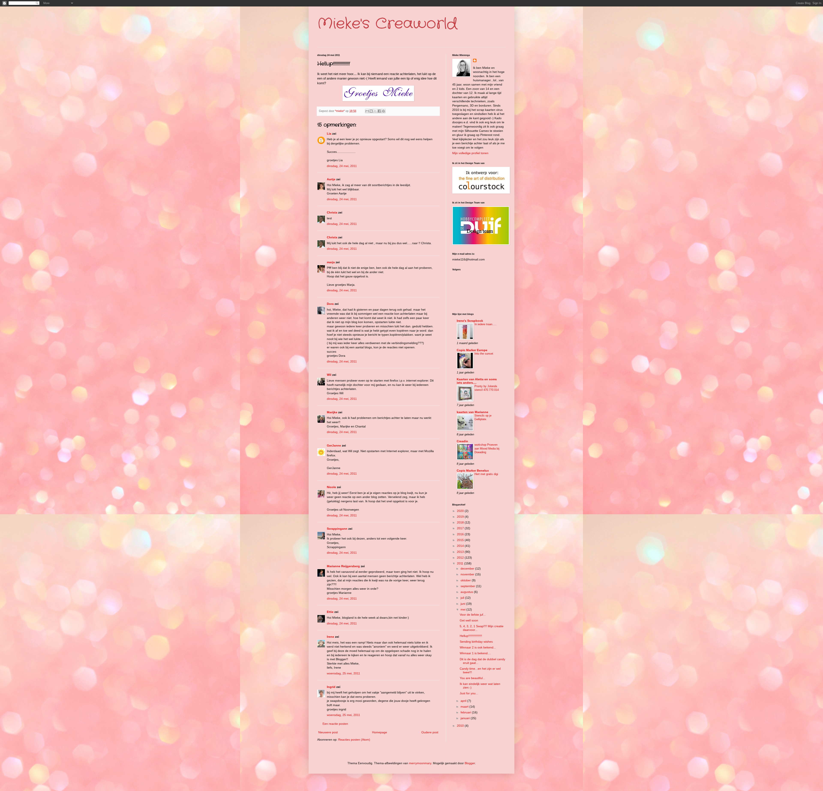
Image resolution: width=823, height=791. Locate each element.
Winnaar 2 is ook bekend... (478, 647)
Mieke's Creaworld (387, 24)
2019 (461, 516)
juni (463, 603)
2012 (461, 557)
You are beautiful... (472, 678)
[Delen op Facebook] (379, 111)
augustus (467, 592)
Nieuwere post (328, 732)
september (468, 586)
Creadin (462, 441)
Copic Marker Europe (472, 350)
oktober (466, 580)
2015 (461, 540)
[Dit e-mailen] (367, 111)
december (468, 568)
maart (465, 706)
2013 (461, 551)
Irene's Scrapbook (470, 320)
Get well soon (469, 620)
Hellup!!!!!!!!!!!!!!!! (471, 636)
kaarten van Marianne (472, 412)
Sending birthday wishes (476, 641)
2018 (461, 522)
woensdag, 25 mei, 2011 (343, 673)
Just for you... (469, 693)
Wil (329, 374)
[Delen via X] (375, 111)
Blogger (470, 763)
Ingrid (331, 687)
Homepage (379, 732)
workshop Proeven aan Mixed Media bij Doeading (487, 448)
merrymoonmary (420, 763)
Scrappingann (337, 528)
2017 (461, 528)
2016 (461, 534)
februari (466, 712)
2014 (461, 545)
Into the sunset (484, 353)
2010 (461, 725)
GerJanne (334, 445)
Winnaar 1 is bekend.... (475, 653)
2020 (461, 511)
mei (463, 609)
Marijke (332, 412)
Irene (330, 636)
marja (331, 262)
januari (466, 718)
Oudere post (429, 732)
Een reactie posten (335, 723)
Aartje (331, 179)
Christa (332, 212)
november (468, 574)
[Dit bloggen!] (371, 111)
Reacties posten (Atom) (354, 739)
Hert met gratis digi (486, 474)
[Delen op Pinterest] (383, 111)
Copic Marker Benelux (473, 470)
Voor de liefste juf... (473, 614)
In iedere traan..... (486, 324)
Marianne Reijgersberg (343, 566)
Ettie (330, 612)
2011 (460, 563)
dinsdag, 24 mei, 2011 (342, 166)
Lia (329, 133)
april (464, 700)
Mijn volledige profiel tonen (470, 153)
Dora (330, 303)
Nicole (331, 487)
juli (463, 597)
